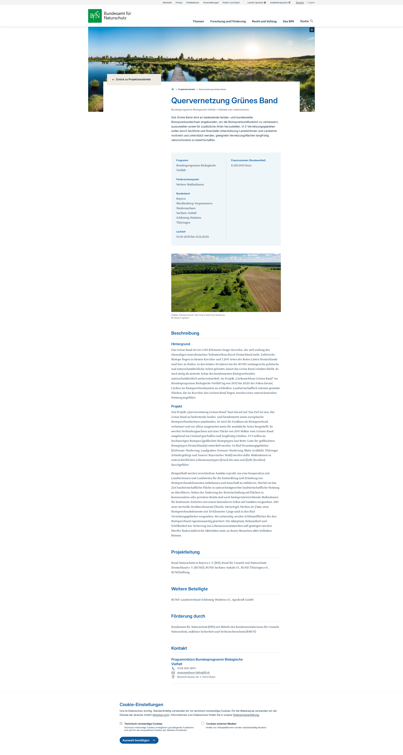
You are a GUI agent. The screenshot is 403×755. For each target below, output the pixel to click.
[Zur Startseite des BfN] (115, 16)
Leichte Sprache (255, 2)
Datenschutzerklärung (246, 714)
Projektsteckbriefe (186, 89)
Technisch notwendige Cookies (143, 723)
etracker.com (161, 714)
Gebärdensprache (279, 2)
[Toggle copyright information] (312, 30)
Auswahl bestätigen (135, 740)
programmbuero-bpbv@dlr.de (193, 672)
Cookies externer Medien (221, 723)
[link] (198, 21)
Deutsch (300, 2)
